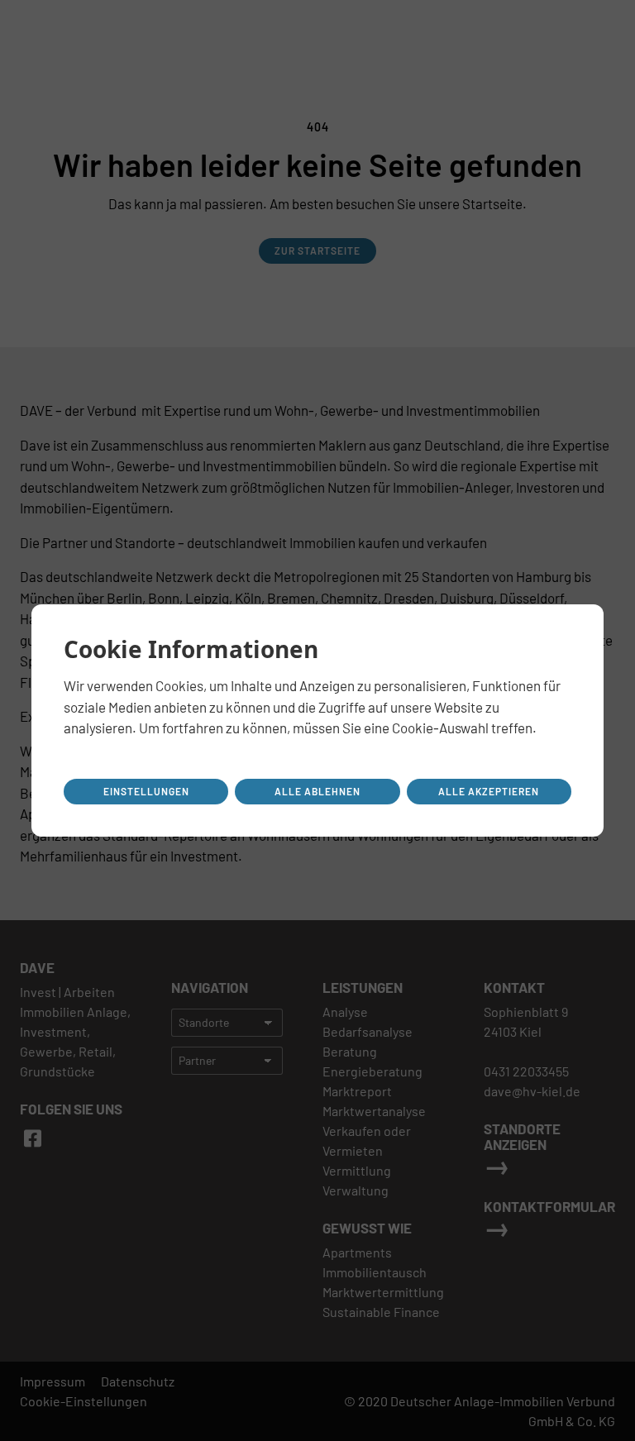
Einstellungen (146, 791)
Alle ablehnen (317, 791)
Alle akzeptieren (488, 791)
